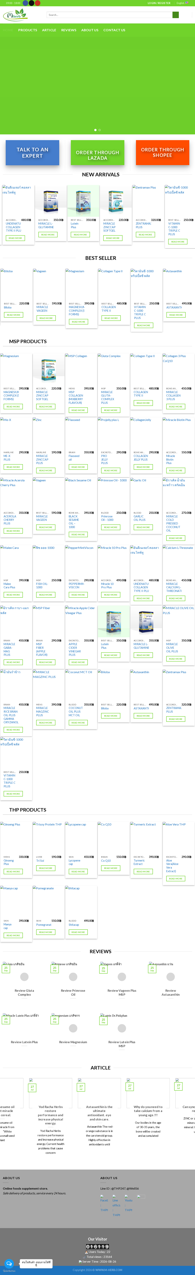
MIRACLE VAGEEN (32, 308)
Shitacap (74, 924)
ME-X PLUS (7, 457)
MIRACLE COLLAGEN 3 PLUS (173, 395)
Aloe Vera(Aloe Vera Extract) (172, 866)
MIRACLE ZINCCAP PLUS (42, 459)
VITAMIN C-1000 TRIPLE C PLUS (173, 229)
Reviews (68, 30)
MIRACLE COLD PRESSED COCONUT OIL (173, 523)
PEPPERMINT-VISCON (78, 585)
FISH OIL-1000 (42, 585)
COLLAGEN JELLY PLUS (141, 457)
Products (27, 30)
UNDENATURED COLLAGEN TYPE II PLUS (14, 227)
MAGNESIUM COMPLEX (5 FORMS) (67, 310)
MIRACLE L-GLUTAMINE (44, 225)
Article (49, 30)
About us (89, 30)
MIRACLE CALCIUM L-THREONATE (174, 587)
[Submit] (176, 15)
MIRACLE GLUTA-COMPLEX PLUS (107, 397)
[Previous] (8, 85)
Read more (46, 234)
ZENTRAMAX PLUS (142, 225)
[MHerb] (22, 14)
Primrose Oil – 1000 (107, 518)
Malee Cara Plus (9, 585)
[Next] (186, 85)
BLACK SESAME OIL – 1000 (74, 522)
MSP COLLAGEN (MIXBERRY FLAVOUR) (76, 397)
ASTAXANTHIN (165, 307)
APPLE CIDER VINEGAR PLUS (75, 649)
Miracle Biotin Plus (170, 459)
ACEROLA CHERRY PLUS (10, 520)
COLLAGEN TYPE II (98, 308)
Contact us (114, 30)
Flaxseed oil (74, 457)
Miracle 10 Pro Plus (107, 585)
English (180, 3)
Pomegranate (44, 924)
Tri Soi (40, 860)
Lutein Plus (73, 225)
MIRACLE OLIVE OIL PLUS (172, 647)
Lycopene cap (74, 862)
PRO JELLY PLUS (104, 459)
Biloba (105, 708)
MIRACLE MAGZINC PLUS (42, 711)
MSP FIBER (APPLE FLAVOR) (41, 649)
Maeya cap (7, 926)
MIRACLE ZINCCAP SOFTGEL (108, 227)
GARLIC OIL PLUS (139, 518)
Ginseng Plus (9, 862)
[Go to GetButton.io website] (9, 1271)
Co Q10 (106, 860)
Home (8, 30)
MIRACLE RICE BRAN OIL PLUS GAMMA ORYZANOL (11, 715)
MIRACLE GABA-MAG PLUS (9, 649)
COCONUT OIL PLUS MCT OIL (76, 711)
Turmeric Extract (139, 862)
